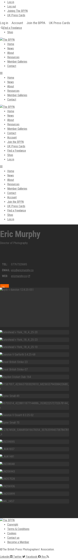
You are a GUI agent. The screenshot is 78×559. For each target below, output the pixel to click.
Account (17, 23)
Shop (10, 155)
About (10, 53)
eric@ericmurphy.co (22, 270)
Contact (11, 66)
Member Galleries (17, 61)
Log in (4, 23)
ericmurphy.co (19, 276)
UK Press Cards (59, 23)
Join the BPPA (35, 23)
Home (10, 44)
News (10, 48)
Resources (13, 57)
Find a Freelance (16, 150)
